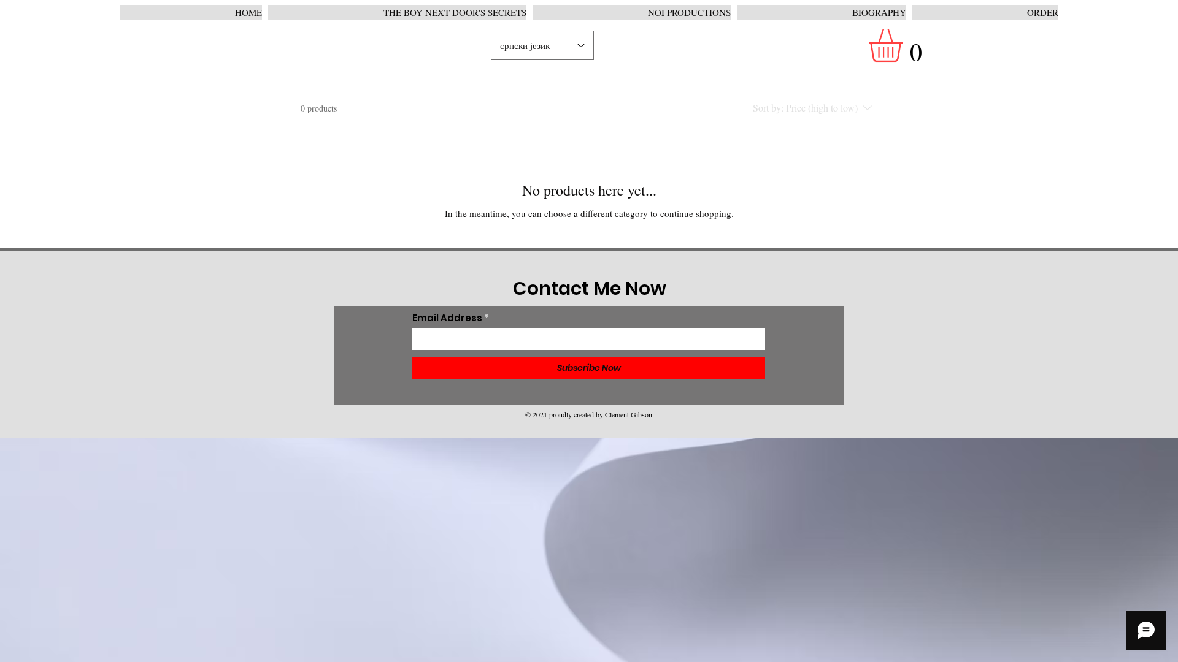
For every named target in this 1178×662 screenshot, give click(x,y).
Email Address (447, 317)
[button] (905, 45)
